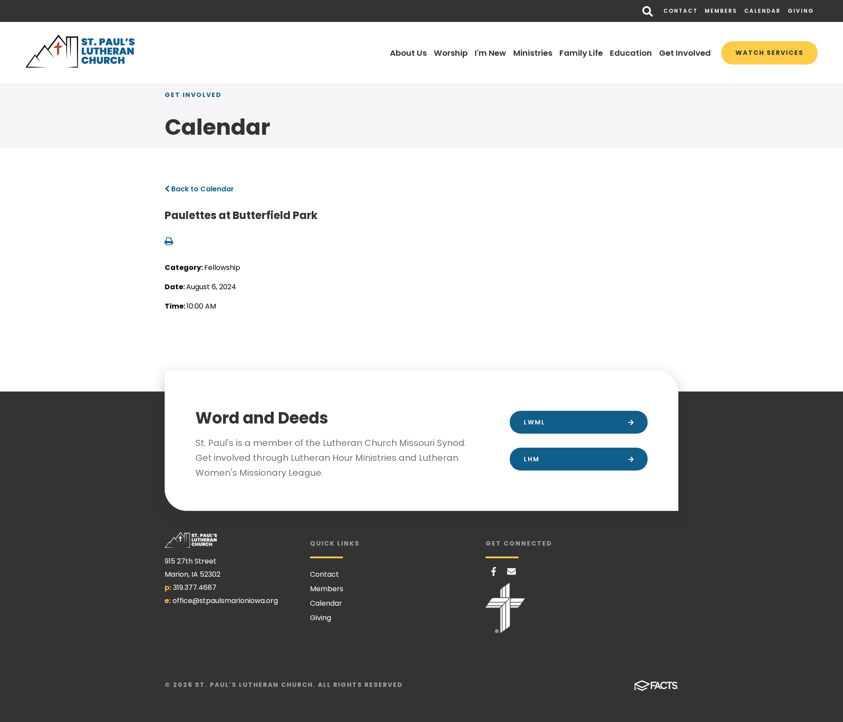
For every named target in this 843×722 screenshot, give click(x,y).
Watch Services (769, 52)
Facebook (494, 571)
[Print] (169, 242)
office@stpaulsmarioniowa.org (225, 601)
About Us (408, 52)
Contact (680, 10)
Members (721, 10)
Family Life (581, 52)
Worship (451, 52)
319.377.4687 (194, 587)
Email (511, 571)
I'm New (490, 52)
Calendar (762, 10)
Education (631, 52)
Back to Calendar (201, 189)
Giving (801, 10)
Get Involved (685, 52)
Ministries (532, 52)
